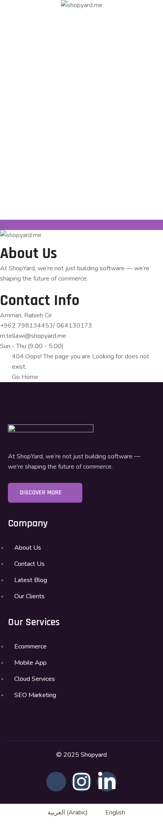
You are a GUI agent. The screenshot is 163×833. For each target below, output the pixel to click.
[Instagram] (81, 782)
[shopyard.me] (81, 5)
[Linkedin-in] (107, 782)
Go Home (25, 377)
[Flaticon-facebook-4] (56, 782)
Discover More (41, 492)
